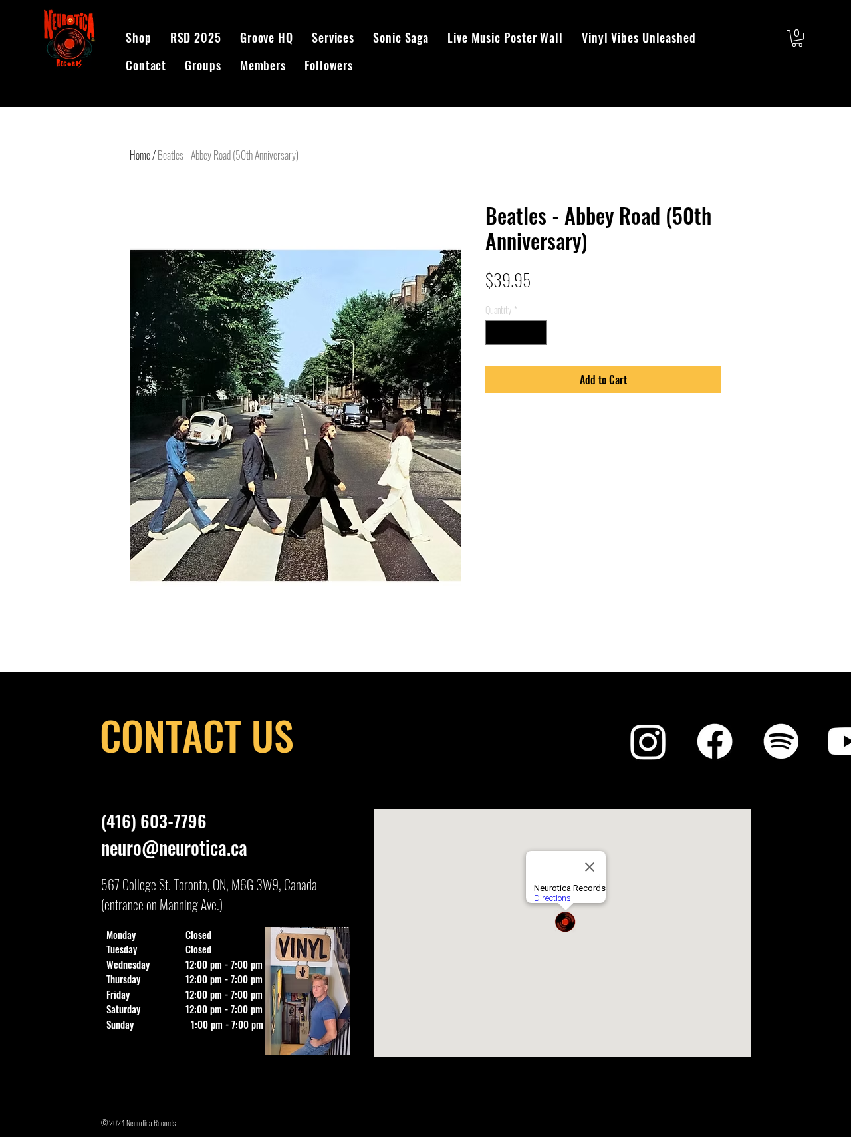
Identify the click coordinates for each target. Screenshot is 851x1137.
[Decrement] (495, 332)
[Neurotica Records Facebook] (714, 741)
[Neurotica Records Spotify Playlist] (781, 741)
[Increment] (536, 332)
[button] (797, 38)
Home (140, 155)
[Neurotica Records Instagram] (648, 741)
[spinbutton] (516, 332)
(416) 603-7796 (154, 821)
